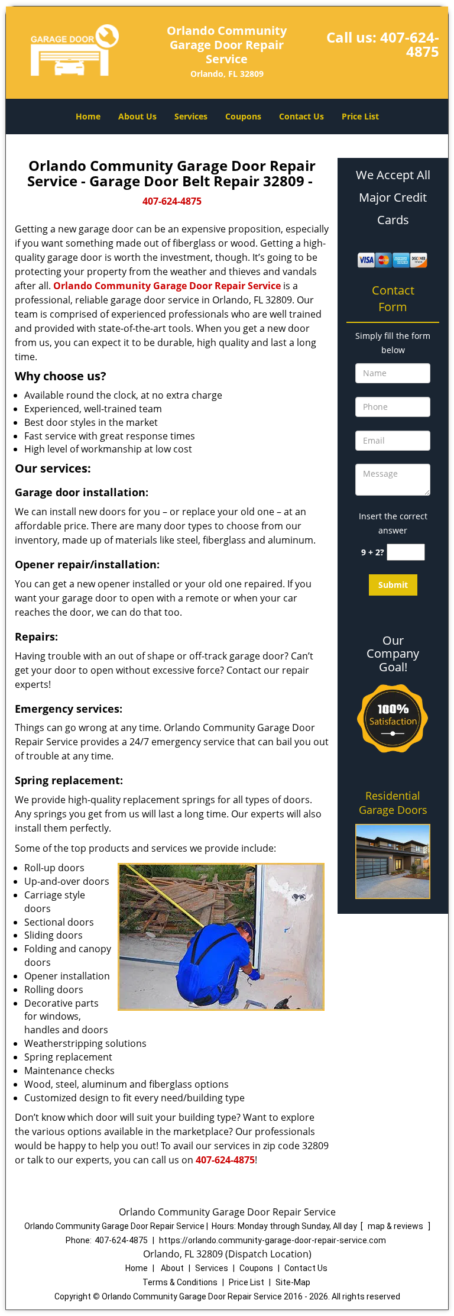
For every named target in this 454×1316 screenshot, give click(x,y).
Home (88, 116)
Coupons (243, 116)
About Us (137, 116)
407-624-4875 (409, 44)
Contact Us (301, 116)
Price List (360, 116)
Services (190, 116)
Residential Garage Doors (393, 802)
